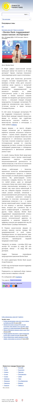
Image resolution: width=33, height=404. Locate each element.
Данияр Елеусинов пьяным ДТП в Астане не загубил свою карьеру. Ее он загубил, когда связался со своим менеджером (16, 326)
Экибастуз (21, 385)
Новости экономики (15, 280)
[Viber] (6, 286)
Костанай (20, 367)
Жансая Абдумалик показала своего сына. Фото (16, 330)
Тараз (19, 378)
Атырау (6, 376)
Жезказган (7, 381)
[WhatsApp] (4, 286)
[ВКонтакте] (11, 286)
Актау (5, 367)
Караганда (7, 383)
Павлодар (20, 372)
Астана (6, 374)
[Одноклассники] (13, 286)
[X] (16, 286)
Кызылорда (21, 370)
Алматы (14, 124)
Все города (6, 387)
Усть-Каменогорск (23, 381)
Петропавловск (22, 374)
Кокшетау (6, 385)
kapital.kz (19, 277)
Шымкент (20, 383)
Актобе (6, 370)
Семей (20, 376)
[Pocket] (9, 286)
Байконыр (6, 378)
